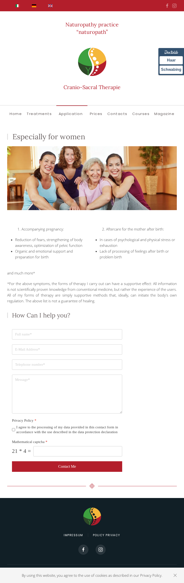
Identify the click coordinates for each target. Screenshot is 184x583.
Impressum (73, 535)
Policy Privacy (106, 535)
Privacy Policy (24, 420)
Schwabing (171, 69)
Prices (96, 113)
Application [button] (71, 113)
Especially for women (48, 136)
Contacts (117, 113)
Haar (171, 60)
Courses (141, 113)
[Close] (175, 575)
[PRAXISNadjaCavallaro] (174, 5)
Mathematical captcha (29, 442)
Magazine (164, 113)
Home (16, 113)
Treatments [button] (39, 113)
